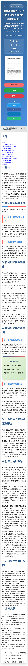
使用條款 (14, 662)
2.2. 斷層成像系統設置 (8, 148)
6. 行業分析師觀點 (6, 160)
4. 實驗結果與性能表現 (8, 152)
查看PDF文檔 (14, 85)
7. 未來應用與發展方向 (8, 162)
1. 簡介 (4, 142)
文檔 (7, 128)
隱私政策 (6, 662)
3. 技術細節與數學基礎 (8, 150)
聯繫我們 (21, 662)
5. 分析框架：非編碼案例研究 (9, 158)
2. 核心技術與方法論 (7, 144)
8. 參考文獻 (5, 164)
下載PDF (14, 90)
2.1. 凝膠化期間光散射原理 (9, 146)
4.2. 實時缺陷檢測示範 (8, 156)
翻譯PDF (14, 96)
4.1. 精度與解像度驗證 (8, 154)
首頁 (4, 128)
